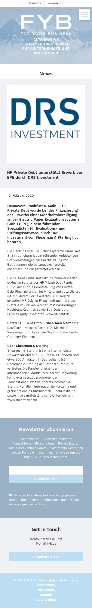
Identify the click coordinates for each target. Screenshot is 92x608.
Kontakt (46, 595)
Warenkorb (55, 3)
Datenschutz (46, 600)
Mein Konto (37, 3)
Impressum (46, 585)
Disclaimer (46, 590)
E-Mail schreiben (46, 557)
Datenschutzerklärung (47, 495)
